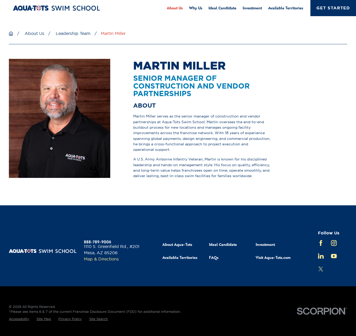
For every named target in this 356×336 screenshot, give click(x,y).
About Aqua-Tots (177, 244)
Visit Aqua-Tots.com (273, 257)
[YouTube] (334, 256)
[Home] (56, 7)
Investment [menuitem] (252, 7)
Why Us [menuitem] (195, 7)
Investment (265, 244)
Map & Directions (101, 259)
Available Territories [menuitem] (285, 7)
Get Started (333, 8)
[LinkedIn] (321, 256)
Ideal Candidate (223, 244)
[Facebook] (321, 243)
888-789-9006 (97, 242)
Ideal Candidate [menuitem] (222, 7)
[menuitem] (19, 319)
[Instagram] (334, 243)
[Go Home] (11, 34)
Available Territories (179, 257)
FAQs (213, 257)
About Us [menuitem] (175, 7)
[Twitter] (321, 269)
